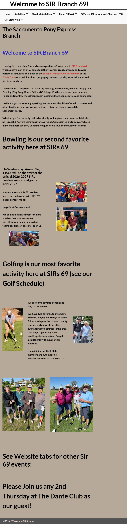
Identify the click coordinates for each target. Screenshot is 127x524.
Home (7, 14)
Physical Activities (42, 14)
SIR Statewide (12, 19)
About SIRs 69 (66, 14)
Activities (19, 14)
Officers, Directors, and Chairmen (99, 14)
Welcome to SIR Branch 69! (49, 4)
